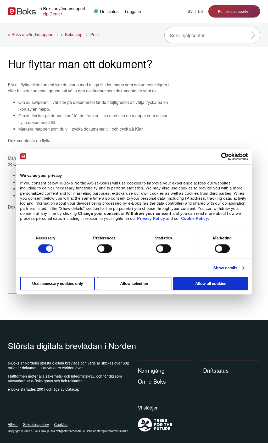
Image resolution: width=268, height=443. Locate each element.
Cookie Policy (194, 218)
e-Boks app (71, 34)
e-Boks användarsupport (30, 34)
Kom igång (151, 370)
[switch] (104, 248)
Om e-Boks (152, 381)
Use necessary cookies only (57, 283)
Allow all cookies (210, 283)
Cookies (61, 424)
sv (190, 11)
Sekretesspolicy (36, 424)
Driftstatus (216, 370)
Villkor (13, 424)
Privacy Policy (151, 218)
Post (94, 34)
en (200, 11)
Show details (225, 268)
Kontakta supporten (234, 11)
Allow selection (134, 283)
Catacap (72, 389)
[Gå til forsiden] (22, 11)
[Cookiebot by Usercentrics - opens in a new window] (225, 156)
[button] (133, 11)
